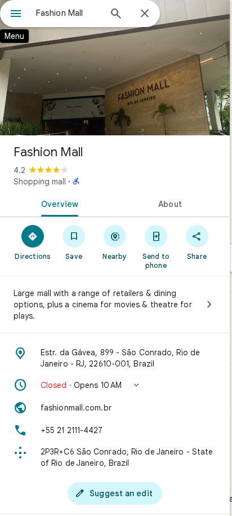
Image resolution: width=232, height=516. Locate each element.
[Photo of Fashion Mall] (115, 67)
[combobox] (68, 13)
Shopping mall (40, 182)
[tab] (57, 203)
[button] (115, 385)
